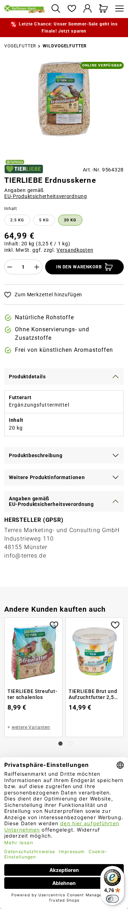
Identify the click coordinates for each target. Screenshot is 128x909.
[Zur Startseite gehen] (25, 9)
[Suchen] (56, 9)
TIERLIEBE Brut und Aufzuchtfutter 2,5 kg (93, 694)
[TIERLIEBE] (23, 166)
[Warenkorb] (104, 9)
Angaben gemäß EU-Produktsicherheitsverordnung (51, 501)
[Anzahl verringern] (9, 267)
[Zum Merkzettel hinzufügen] (54, 624)
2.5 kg (17, 220)
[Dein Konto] (88, 9)
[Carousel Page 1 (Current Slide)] (60, 743)
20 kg (70, 220)
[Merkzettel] (72, 9)
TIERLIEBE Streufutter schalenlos (32, 694)
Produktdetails (27, 376)
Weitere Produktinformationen (47, 477)
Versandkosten (75, 250)
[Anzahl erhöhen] (37, 267)
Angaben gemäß (45, 193)
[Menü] (118, 9)
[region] (64, 108)
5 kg (44, 220)
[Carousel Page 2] (70, 743)
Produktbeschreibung (35, 455)
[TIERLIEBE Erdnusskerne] (64, 99)
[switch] (112, 899)
